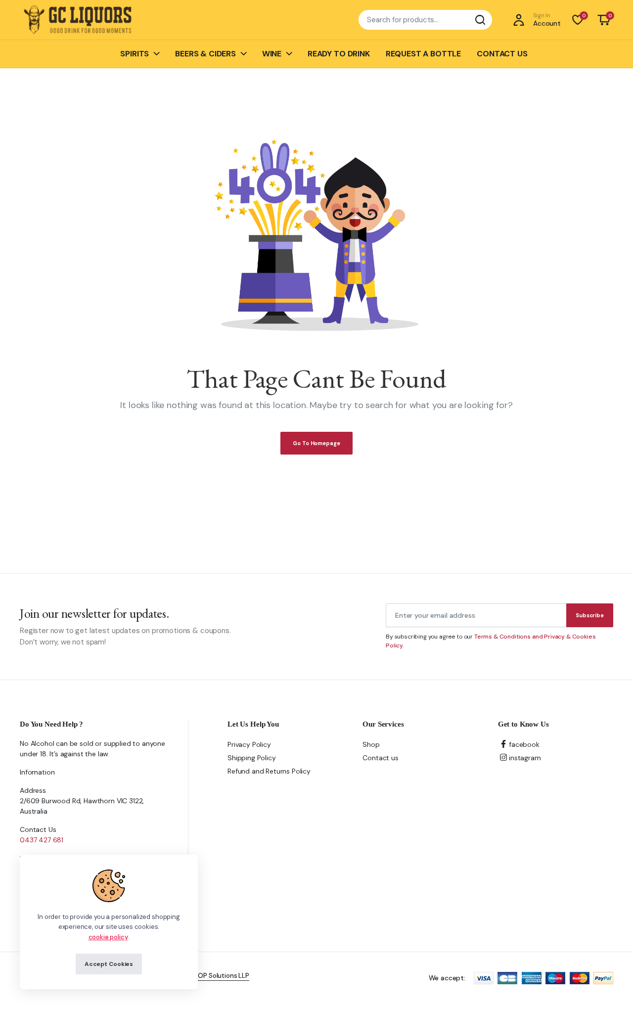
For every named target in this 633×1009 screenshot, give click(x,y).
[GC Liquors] (77, 20)
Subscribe (590, 615)
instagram (525, 757)
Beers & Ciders (205, 53)
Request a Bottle (423, 53)
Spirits (134, 53)
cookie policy (108, 937)
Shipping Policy (251, 757)
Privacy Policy (249, 744)
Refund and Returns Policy (269, 771)
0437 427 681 (41, 839)
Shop (370, 744)
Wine (271, 53)
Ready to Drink (339, 53)
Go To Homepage (316, 443)
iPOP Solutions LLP (221, 975)
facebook (524, 744)
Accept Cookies (109, 964)
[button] (603, 19)
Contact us (502, 53)
